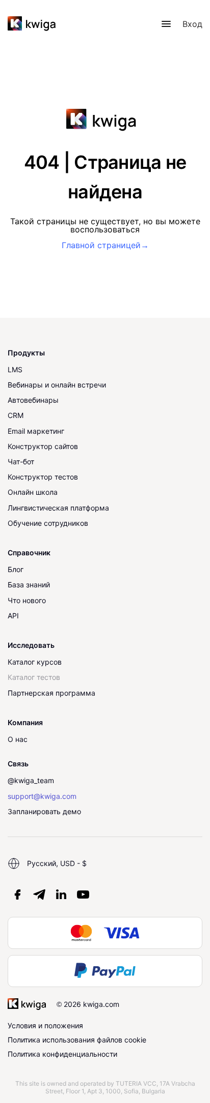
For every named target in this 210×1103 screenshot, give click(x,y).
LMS (15, 369)
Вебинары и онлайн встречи (57, 384)
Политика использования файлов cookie (77, 1039)
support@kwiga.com (42, 796)
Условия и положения (45, 1025)
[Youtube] (83, 894)
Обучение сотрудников (48, 523)
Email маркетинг (36, 431)
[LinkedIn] (61, 894)
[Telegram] (39, 894)
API (13, 615)
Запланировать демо (44, 811)
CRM (15, 415)
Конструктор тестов (43, 476)
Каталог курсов (35, 662)
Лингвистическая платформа (58, 507)
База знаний (29, 584)
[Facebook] (17, 894)
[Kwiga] (32, 24)
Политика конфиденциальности (62, 1054)
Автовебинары (33, 400)
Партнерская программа (51, 693)
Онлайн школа (33, 492)
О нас (18, 739)
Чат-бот (21, 461)
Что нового (27, 600)
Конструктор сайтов (43, 446)
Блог (15, 569)
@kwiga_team (31, 780)
